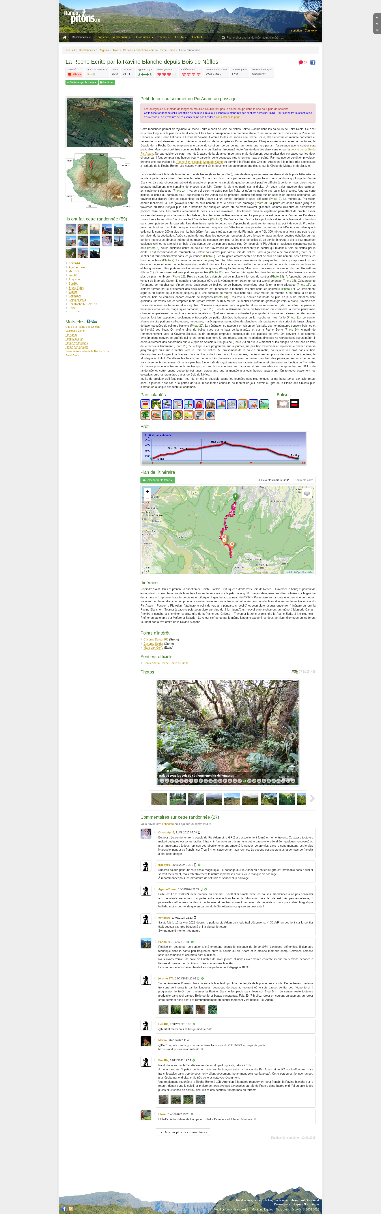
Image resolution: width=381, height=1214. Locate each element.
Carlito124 (75, 296)
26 (283, 780)
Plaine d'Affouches (76, 343)
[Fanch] (118, 229)
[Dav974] (94, 229)
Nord (116, 50)
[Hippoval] (71, 240)
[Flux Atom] (71, 1208)
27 (288, 780)
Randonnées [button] (80, 37)
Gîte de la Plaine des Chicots (82, 326)
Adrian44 (74, 263)
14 (225, 780)
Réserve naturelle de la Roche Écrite (87, 351)
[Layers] (307, 493)
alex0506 (74, 271)
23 (268, 780)
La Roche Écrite (75, 330)
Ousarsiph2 (166, 832)
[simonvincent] (82, 252)
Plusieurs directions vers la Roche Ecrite (149, 50)
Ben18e (73, 283)
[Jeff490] (82, 240)
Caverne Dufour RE (156, 639)
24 (273, 780)
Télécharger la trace (82, 82)
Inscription (295, 30)
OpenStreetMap (304, 572)
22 (264, 780)
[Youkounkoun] (94, 252)
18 (244, 780)
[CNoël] (82, 229)
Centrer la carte (304, 480)
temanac (164, 917)
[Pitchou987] (71, 252)
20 (254, 780)
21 (259, 780)
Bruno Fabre (76, 287)
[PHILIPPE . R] (118, 240)
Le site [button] (180, 37)
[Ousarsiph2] (106, 240)
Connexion (311, 30)
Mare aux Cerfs (153, 647)
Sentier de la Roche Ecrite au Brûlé (166, 663)
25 (278, 780)
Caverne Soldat (153, 643)
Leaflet (288, 572)
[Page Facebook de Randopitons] (63, 1209)
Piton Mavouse (74, 338)
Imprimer (108, 82)
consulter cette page (228, 117)
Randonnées (87, 50)
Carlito (73, 291)
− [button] (147, 498)
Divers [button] (163, 37)
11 (210, 780)
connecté (168, 823)
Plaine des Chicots (76, 347)
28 (293, 780)
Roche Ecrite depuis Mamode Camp (199, 161)
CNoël (72, 308)
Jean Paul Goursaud (305, 1200)
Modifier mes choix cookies (231, 1209)
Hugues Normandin (306, 1204)
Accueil (70, 50)
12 (215, 780)
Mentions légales (262, 1209)
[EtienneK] (106, 229)
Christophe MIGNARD (83, 304)
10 (205, 780)
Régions (104, 50)
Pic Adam (71, 334)
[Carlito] (71, 229)
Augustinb (75, 279)
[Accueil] (65, 37)
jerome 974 (165, 978)
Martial (163, 1040)
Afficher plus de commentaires (185, 1132)
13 (220, 780)
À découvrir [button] (121, 37)
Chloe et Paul (77, 300)
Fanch (162, 942)
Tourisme (102, 37)
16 (234, 780)
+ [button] (147, 491)
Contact (197, 37)
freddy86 (164, 864)
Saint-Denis (72, 355)
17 (239, 780)
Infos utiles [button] (143, 37)
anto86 (73, 275)
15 (230, 780)
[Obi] (94, 240)
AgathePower (77, 267)
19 (249, 780)
